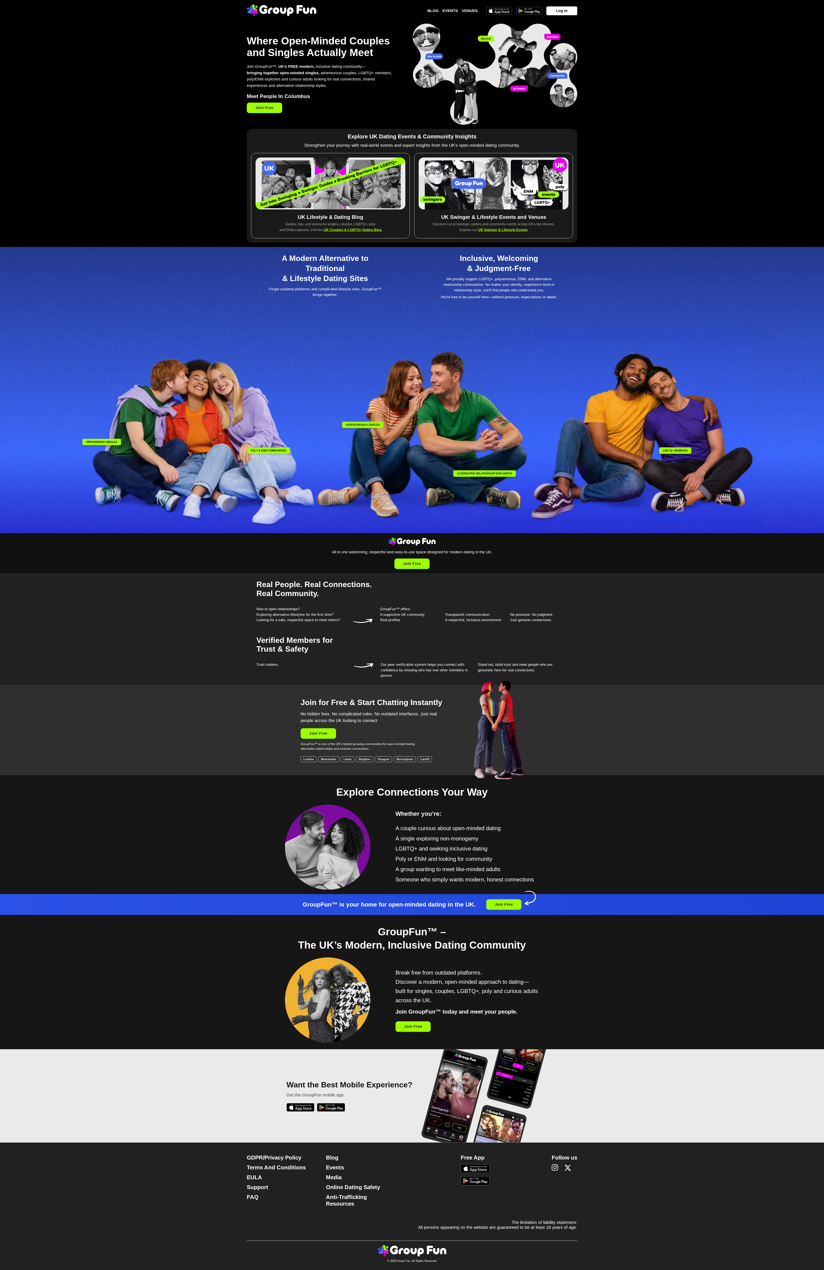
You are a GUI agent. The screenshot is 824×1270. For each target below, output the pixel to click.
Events (450, 11)
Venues (470, 11)
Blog (433, 11)
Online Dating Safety (353, 1187)
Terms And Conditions (276, 1167)
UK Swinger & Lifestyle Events (503, 230)
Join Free (264, 108)
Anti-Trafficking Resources (346, 1200)
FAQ (252, 1197)
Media (334, 1177)
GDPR (255, 1157)
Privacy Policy (282, 1157)
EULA (254, 1177)
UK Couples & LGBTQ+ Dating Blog (353, 230)
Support (257, 1187)
